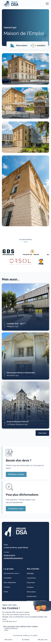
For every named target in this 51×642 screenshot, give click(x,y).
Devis (6, 592)
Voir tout (42, 433)
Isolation (30, 587)
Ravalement (31, 596)
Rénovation (31, 592)
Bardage (30, 573)
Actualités (8, 578)
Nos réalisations (10, 582)
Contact (7, 587)
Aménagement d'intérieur (37, 601)
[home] (10, 3)
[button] (46, 3)
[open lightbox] (25, 68)
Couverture (31, 578)
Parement (31, 582)
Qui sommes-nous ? (11, 573)
